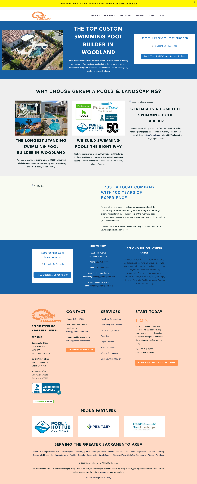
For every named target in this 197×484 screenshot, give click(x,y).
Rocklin (127, 276)
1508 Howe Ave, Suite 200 (125, 3)
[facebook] (136, 320)
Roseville (135, 276)
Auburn (134, 259)
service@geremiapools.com (101, 285)
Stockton (128, 280)
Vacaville (137, 280)
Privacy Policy (105, 477)
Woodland (140, 283)
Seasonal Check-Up (109, 347)
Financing (140, 15)
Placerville (142, 273)
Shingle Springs (157, 276)
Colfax (136, 262)
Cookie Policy (92, 477)
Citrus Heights (157, 259)
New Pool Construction (111, 319)
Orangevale (132, 273)
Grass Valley (149, 266)
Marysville (144, 269)
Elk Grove (150, 262)
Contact (161, 15)
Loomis (136, 269)
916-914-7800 (102, 261)
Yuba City (149, 283)
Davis (142, 262)
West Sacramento (149, 280)
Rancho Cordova (154, 273)
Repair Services (107, 341)
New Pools (95, 15)
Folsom (158, 262)
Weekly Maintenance (109, 353)
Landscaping (125, 15)
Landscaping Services (110, 330)
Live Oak (151, 451)
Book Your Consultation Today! (156, 363)
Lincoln (157, 266)
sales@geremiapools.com (104, 276)
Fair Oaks (119, 451)
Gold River (138, 266)
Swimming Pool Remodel (112, 324)
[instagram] (141, 320)
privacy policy (103, 472)
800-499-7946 (103, 267)
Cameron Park (144, 259)
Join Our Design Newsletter (80, 350)
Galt (131, 266)
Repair (151, 15)
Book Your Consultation (111, 358)
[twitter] (146, 320)
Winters (161, 280)
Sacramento (145, 276)
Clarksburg (128, 262)
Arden (127, 259)
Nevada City (155, 269)
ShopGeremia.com (153, 135)
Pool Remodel (110, 15)
